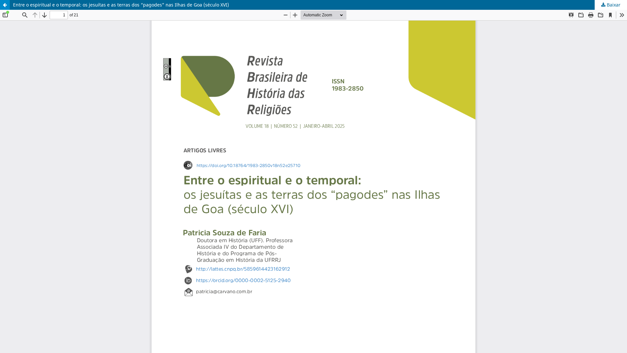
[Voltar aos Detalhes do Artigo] (5, 5)
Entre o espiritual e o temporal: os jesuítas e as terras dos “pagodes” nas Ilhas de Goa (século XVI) (121, 5)
